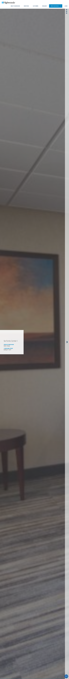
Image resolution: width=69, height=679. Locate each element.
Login (66, 6)
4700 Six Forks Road (9, 344)
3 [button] (66, 11)
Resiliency (44, 6)
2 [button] (66, 9)
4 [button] (66, 13)
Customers (35, 6)
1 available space (8, 348)
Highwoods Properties (8, 2)
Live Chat (66, 676)
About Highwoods (15, 6)
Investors (26, 6)
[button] (67, 339)
